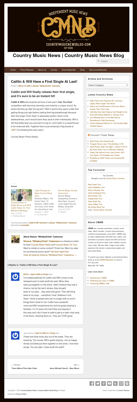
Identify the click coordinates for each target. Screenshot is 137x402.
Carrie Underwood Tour (96, 193)
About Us (42, 69)
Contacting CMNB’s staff (99, 283)
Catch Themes (123, 390)
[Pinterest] (103, 383)
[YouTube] (109, 383)
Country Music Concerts (115, 178)
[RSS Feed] (115, 383)
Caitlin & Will (33, 222)
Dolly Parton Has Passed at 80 (102, 141)
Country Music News (41, 244)
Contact (54, 69)
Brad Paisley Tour (95, 195)
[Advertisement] (45, 160)
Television (43, 222)
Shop (82, 69)
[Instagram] (121, 383)
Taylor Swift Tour (94, 201)
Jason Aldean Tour (95, 204)
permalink (25, 225)
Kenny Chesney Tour (96, 190)
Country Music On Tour (66, 244)
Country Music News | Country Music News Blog (68, 55)
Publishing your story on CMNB (102, 280)
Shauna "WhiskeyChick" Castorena (46, 86)
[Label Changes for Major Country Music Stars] (46, 202)
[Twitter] (97, 383)
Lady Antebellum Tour (96, 187)
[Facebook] (92, 383)
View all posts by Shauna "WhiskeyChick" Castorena (49, 254)
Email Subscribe (69, 69)
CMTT (14, 129)
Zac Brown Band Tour (96, 207)
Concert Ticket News (102, 135)
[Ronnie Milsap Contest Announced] (70, 201)
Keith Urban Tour (94, 184)
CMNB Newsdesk (107, 259)
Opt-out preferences (97, 69)
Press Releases (27, 69)
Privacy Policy (21, 394)
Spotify (127, 383)
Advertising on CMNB (98, 278)
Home (13, 69)
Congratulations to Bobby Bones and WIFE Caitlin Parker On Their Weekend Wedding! (21, 206)
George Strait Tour (95, 198)
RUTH (25, 274)
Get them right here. (60, 251)
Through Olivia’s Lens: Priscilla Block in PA (107, 144)
